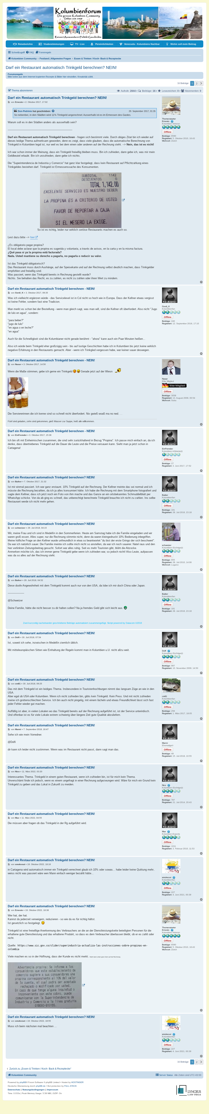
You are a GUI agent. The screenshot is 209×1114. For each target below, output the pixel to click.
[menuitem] (23, 44)
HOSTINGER (77, 1082)
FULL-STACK (70, 1086)
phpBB (23, 1082)
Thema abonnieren (22, 90)
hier (32, 237)
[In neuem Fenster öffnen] (82, 200)
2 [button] (196, 83)
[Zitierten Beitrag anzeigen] (53, 111)
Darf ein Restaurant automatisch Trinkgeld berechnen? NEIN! (61, 67)
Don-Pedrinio (25, 111)
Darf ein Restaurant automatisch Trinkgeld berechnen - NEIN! (51, 288)
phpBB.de (41, 1086)
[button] (201, 83)
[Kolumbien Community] (104, 23)
